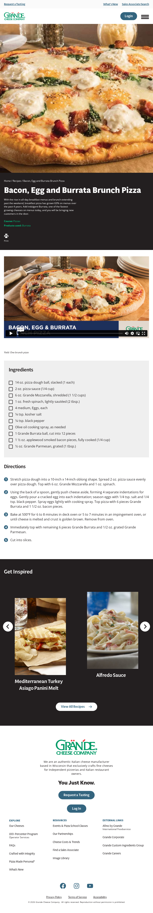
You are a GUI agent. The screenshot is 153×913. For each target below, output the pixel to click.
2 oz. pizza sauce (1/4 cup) (34, 389)
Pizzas (16, 221)
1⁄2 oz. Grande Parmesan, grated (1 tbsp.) (45, 446)
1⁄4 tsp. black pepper (30, 420)
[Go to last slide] (8, 627)
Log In (76, 808)
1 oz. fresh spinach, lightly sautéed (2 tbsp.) (47, 401)
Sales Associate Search (135, 4)
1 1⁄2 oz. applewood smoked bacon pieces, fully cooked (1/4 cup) (62, 440)
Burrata (26, 225)
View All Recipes (73, 706)
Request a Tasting (14, 4)
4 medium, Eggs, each (31, 408)
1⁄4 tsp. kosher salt (28, 414)
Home (7, 181)
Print (6, 240)
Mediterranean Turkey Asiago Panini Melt (39, 685)
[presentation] (40, 636)
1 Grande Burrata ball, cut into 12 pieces (45, 433)
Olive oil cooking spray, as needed (40, 427)
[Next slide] (145, 627)
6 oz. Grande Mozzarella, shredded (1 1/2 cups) (50, 395)
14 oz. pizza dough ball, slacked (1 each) (45, 382)
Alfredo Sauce (111, 675)
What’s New (110, 4)
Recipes (17, 181)
